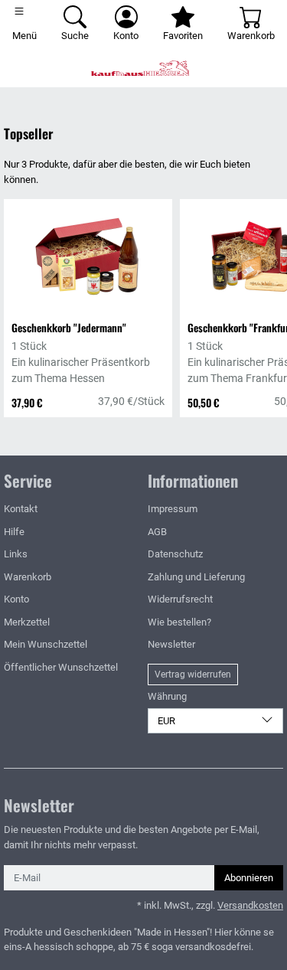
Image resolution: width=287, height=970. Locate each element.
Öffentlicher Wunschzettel (61, 667)
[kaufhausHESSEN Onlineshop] (143, 68)
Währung (167, 696)
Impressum (172, 508)
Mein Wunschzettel (45, 644)
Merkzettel (27, 622)
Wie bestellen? (179, 622)
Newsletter (171, 644)
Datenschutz (175, 554)
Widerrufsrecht (180, 599)
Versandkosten (250, 905)
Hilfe (14, 531)
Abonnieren (248, 877)
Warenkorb (27, 577)
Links (16, 554)
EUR (166, 721)
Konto (16, 599)
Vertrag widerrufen (193, 674)
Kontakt (21, 508)
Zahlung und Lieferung (196, 577)
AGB (157, 531)
